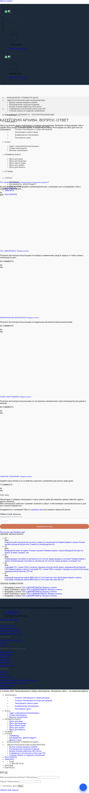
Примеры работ (7, 666)
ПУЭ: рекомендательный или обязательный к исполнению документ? (24, 182)
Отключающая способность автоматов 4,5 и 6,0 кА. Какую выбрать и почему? (38, 559)
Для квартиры (6, 655)
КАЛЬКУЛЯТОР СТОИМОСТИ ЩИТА (22, 98)
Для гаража (5, 660)
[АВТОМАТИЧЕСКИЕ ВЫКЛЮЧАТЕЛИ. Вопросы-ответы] (35, 313)
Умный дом (5, 657)
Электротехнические (9, 628)
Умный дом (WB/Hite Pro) (10, 634)
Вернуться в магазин (18, 48)
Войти (20, 786)
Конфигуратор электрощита (27, 135)
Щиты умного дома (17, 725)
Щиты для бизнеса (17, 730)
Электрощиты (10, 695)
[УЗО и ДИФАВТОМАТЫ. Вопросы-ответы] (35, 246)
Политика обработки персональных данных (19, 680)
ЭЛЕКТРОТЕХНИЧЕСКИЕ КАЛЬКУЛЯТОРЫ (26, 100)
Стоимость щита (7, 626)
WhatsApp (13, 620)
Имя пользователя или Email (18, 777)
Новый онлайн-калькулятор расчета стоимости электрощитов (31, 542)
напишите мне (37, 510)
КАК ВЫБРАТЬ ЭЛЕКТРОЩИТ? (23, 184)
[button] (7, 23)
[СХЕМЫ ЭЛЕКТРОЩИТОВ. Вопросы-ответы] (35, 392)
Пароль (9, 782)
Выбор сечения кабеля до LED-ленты (25, 107)
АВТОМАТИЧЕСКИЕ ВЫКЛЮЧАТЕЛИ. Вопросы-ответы (19, 318)
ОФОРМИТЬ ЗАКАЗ (13, 17)
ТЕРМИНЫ (14, 736)
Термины (4, 643)
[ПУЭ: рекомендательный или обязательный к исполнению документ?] (24, 178)
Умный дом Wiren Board (10, 631)
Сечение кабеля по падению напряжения (27, 111)
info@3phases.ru (12, 614)
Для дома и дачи (7, 652)
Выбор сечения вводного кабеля (23, 102)
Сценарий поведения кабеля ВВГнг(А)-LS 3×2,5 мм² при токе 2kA (33, 578)
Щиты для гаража (16, 728)
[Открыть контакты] (83, 787)
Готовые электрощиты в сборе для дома (32, 698)
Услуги (7, 142)
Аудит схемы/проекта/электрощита (24, 146)
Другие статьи (15, 740)
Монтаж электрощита (18, 150)
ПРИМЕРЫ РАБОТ (13, 719)
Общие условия (7, 686)
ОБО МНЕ (9, 25)
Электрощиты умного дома (26, 132)
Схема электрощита (18, 148)
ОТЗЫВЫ (9, 732)
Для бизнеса (5, 663)
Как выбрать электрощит (10, 640)
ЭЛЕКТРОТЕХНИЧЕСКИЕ (42, 115)
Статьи (3, 646)
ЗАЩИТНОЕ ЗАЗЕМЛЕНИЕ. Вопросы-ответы (16, 476)
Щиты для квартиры (18, 723)
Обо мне (3, 675)
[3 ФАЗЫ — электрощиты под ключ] (6, 604)
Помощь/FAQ (5, 677)
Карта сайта (5, 688)
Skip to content (6, 1)
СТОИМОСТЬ (24, 115)
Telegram (4, 620)
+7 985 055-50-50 (12, 612)
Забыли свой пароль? (9, 790)
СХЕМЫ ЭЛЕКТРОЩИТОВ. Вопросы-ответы (15, 397)
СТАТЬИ (8, 734)
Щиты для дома (16, 721)
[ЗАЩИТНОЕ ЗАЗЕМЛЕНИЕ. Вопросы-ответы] (35, 472)
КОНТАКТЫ (10, 27)
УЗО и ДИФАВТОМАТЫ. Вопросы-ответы (14, 251)
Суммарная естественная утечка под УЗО (27, 109)
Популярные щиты (23, 138)
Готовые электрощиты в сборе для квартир (33, 129)
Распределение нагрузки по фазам (24, 105)
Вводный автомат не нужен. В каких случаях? (24, 551)
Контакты (4, 672)
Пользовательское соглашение (13, 683)
